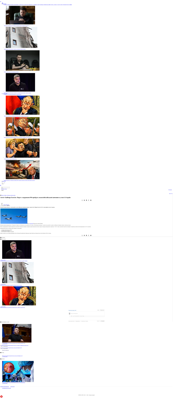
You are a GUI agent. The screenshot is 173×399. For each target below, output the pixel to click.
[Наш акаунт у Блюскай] (81, 392)
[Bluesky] (84, 200)
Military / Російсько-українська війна (9, 195)
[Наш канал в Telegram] (86, 392)
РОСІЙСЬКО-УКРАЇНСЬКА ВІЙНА (45, 4)
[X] (82, 200)
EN (170, 193)
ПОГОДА (67, 4)
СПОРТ (61, 4)
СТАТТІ (8, 94)
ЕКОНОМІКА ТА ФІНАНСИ (18, 4)
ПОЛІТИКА (12, 4)
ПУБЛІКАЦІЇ (4, 93)
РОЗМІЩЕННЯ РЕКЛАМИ (6, 388)
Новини (2, 195)
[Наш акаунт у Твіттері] (79, 392)
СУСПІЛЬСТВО (26, 4)
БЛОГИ (11, 94)
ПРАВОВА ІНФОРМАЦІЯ (4, 386)
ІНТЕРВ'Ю (13, 94)
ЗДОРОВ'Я (64, 4)
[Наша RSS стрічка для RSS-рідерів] (93, 392)
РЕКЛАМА (4, 181)
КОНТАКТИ (12, 386)
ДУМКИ (5, 94)
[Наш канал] (91, 392)
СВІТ (38, 4)
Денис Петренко (6, 204)
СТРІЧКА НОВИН (7, 4)
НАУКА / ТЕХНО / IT (54, 4)
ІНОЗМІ (20, 94)
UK (169, 193)
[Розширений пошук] (2, 183)
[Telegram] (86, 200)
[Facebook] (89, 200)
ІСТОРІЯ (17, 94)
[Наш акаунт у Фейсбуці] (83, 392)
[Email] (91, 200)
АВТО (59, 4)
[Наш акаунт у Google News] (88, 392)
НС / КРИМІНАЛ (34, 4)
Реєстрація (170, 189)
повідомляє (31, 223)
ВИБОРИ (30, 4)
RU (172, 193)
